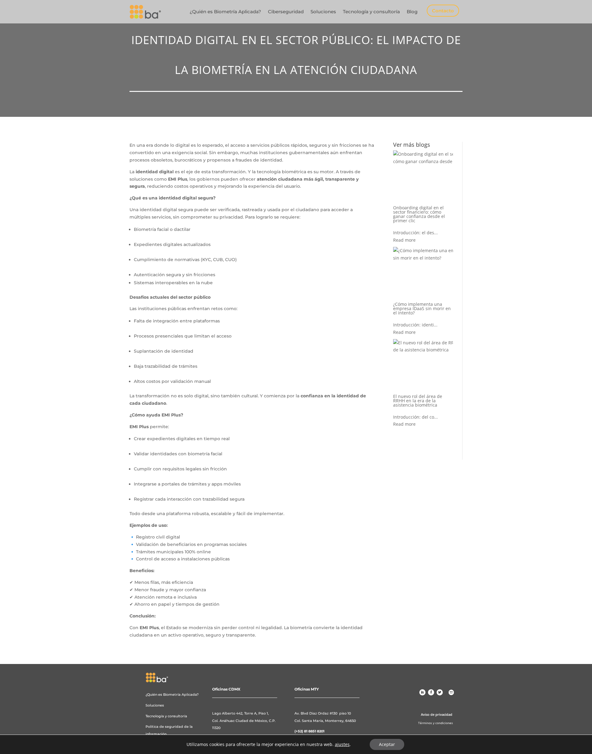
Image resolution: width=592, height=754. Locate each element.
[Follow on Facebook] (431, 692)
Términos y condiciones (435, 723)
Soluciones (323, 11)
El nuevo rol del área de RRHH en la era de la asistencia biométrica (417, 400)
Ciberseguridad (286, 11)
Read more (404, 240)
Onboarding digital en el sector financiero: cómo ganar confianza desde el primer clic (419, 214)
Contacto (443, 11)
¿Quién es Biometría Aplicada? (225, 11)
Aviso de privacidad (436, 714)
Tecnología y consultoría (371, 11)
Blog (412, 11)
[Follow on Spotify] (451, 692)
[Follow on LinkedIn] (422, 692)
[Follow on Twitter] (440, 692)
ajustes (342, 744)
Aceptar (387, 744)
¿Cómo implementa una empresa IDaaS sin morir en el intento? (422, 308)
